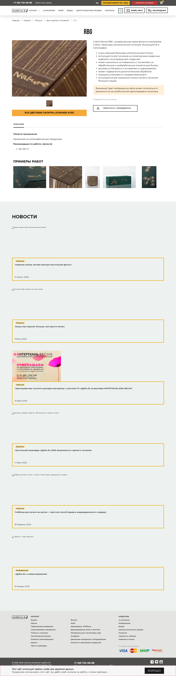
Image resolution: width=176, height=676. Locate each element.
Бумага (34, 620)
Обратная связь (43, 3)
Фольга (38, 20)
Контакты (123, 633)
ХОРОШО (154, 670)
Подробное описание (105, 99)
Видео (121, 626)
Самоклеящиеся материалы (43, 630)
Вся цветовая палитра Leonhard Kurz (49, 112)
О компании (124, 620)
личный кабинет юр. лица (115, 3)
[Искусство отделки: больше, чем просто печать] (88, 316)
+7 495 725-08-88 (22, 3)
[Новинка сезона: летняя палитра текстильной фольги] (88, 254)
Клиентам (124, 616)
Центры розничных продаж (131, 630)
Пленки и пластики (39, 633)
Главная (15, 20)
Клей (73, 623)
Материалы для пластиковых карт (86, 633)
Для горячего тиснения (58, 20)
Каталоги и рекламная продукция (86, 642)
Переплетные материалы (42, 626)
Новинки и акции (126, 639)
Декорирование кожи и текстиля (85, 630)
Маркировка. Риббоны (81, 626)
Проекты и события (127, 636)
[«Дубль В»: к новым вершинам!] (88, 563)
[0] (161, 3)
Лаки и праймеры (39, 646)
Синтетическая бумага (41, 636)
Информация (124, 623)
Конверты (75, 636)
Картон (34, 623)
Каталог (27, 20)
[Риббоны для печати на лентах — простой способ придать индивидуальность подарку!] (88, 501)
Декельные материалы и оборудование (88, 639)
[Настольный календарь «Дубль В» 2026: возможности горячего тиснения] (88, 439)
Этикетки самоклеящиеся (42, 639)
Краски (34, 642)
